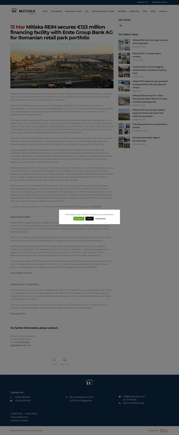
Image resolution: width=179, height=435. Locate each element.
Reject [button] (89, 219)
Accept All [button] (79, 219)
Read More (100, 218)
